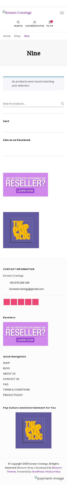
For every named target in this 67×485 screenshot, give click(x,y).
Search (61, 103)
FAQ (5, 384)
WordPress (38, 471)
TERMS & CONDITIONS (16, 389)
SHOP (6, 363)
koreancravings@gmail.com (26, 289)
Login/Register (34, 25)
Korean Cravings (38, 463)
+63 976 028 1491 (19, 283)
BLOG (6, 368)
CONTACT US (11, 379)
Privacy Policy (52, 471)
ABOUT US (9, 373)
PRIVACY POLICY (13, 395)
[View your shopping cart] (50, 23)
